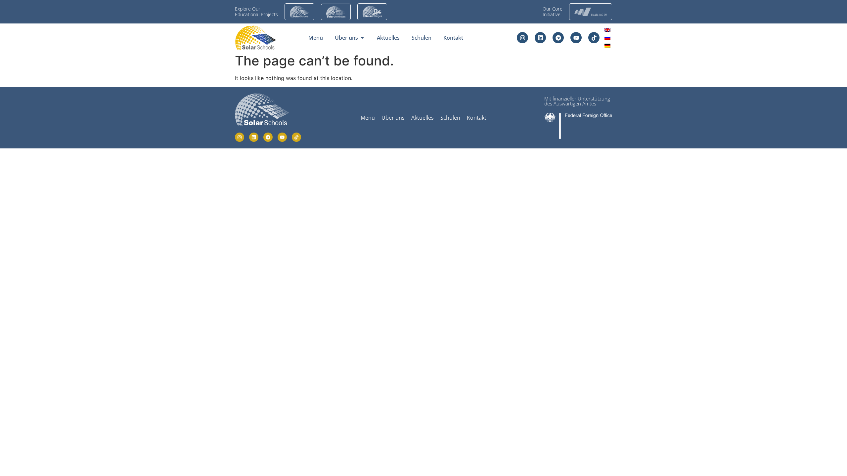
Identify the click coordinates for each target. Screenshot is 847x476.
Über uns (393, 117)
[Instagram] (522, 37)
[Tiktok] (594, 37)
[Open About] (362, 38)
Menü (368, 117)
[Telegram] (558, 37)
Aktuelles (422, 117)
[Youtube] (576, 37)
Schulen (450, 117)
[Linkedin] (540, 37)
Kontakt (476, 117)
